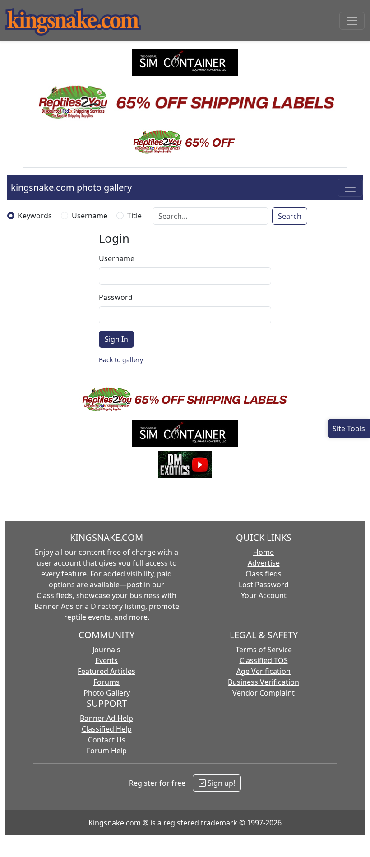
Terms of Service (264, 649)
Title (134, 216)
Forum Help (107, 751)
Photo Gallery (106, 693)
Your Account (264, 595)
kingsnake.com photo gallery (71, 187)
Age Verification (263, 671)
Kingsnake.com (114, 823)
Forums (106, 682)
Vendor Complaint (263, 693)
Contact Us (106, 740)
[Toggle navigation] (352, 21)
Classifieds (263, 574)
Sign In (116, 339)
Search (289, 216)
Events (106, 660)
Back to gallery (121, 359)
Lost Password (264, 585)
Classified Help (107, 729)
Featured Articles (106, 671)
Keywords (35, 216)
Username (89, 216)
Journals (106, 649)
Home (263, 552)
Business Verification (263, 682)
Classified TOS (264, 660)
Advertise (264, 563)
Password (116, 297)
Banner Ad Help (106, 718)
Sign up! (220, 783)
